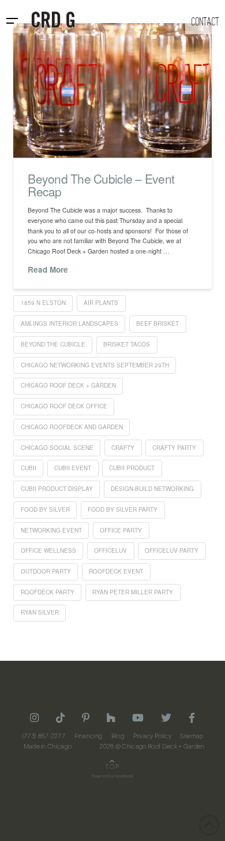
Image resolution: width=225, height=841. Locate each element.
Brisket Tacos (126, 344)
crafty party (174, 448)
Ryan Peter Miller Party (132, 592)
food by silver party (123, 509)
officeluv (110, 550)
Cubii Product (132, 468)
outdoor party (46, 571)
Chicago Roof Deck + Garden (68, 385)
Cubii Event (72, 468)
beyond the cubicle (53, 344)
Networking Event (51, 530)
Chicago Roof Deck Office (64, 406)
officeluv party (171, 550)
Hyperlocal (123, 776)
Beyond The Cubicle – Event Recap (101, 185)
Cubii (28, 468)
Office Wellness (48, 550)
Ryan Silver (40, 612)
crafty (122, 448)
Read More (48, 270)
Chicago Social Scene (57, 448)
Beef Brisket (157, 323)
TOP (112, 767)
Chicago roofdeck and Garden (72, 427)
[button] (12, 21)
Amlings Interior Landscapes (69, 323)
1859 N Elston (43, 303)
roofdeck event (116, 571)
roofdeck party (47, 592)
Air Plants (101, 303)
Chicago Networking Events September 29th (95, 365)
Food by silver (45, 509)
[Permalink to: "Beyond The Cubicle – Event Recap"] (112, 90)
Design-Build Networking (152, 489)
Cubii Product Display (57, 489)
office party (121, 530)
